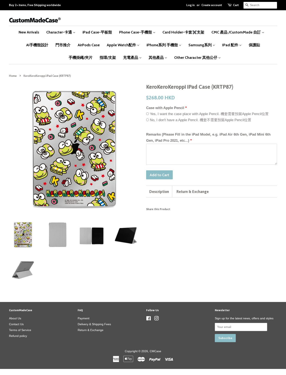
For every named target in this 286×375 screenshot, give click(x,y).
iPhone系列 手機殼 (163, 45)
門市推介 (63, 45)
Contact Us (16, 324)
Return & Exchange (192, 191)
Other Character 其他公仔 (196, 57)
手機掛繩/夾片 (81, 57)
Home (13, 75)
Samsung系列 (200, 45)
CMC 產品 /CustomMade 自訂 (236, 32)
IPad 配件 (230, 45)
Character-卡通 (59, 32)
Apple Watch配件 (122, 45)
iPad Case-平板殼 (97, 32)
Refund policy (18, 336)
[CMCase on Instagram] (156, 319)
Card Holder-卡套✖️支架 (183, 32)
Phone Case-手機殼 (136, 32)
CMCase (155, 351)
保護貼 (254, 45)
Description (159, 191)
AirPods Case (89, 45)
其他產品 (157, 57)
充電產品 (131, 57)
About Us (15, 318)
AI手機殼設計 (37, 45)
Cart (236, 5)
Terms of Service (20, 330)
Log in (190, 5)
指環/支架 (108, 57)
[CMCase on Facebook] (148, 319)
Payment (83, 318)
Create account (211, 5)
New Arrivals (29, 32)
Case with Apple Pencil (165, 108)
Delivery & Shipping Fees (94, 324)
